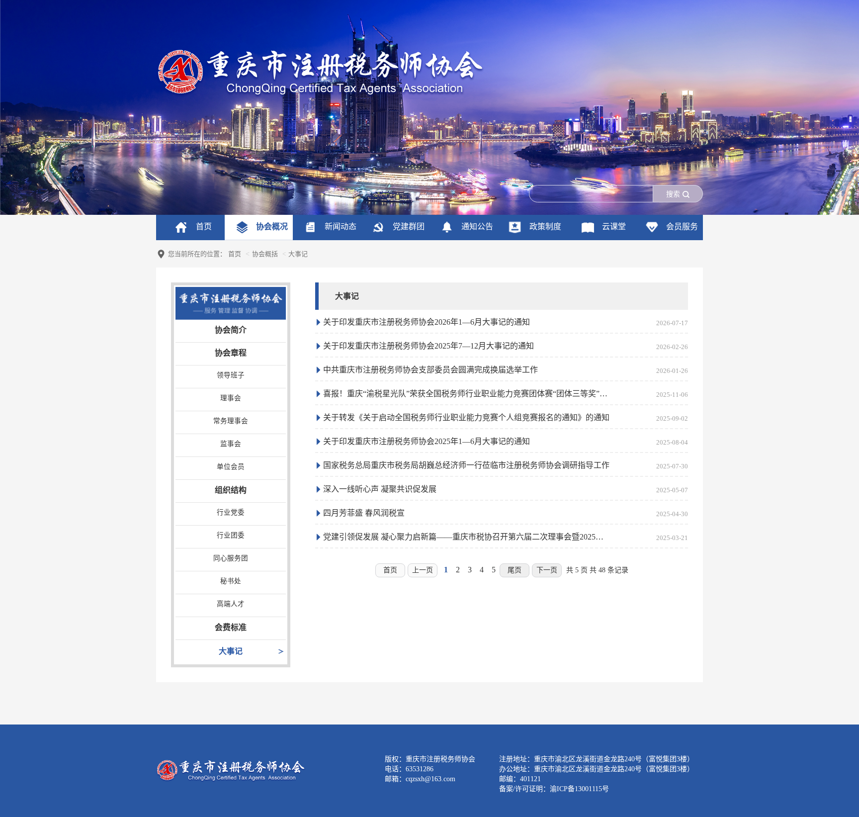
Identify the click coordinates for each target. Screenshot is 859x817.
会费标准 (231, 627)
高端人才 (231, 604)
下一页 (546, 570)
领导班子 (231, 375)
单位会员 (231, 466)
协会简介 (231, 330)
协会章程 (231, 353)
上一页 (422, 570)
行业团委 (231, 535)
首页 (234, 254)
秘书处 (230, 581)
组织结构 (231, 490)
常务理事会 (230, 421)
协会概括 (265, 254)
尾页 (514, 570)
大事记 (231, 651)
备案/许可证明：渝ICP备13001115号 (554, 789)
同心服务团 (230, 558)
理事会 (230, 398)
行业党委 (231, 512)
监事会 (230, 444)
